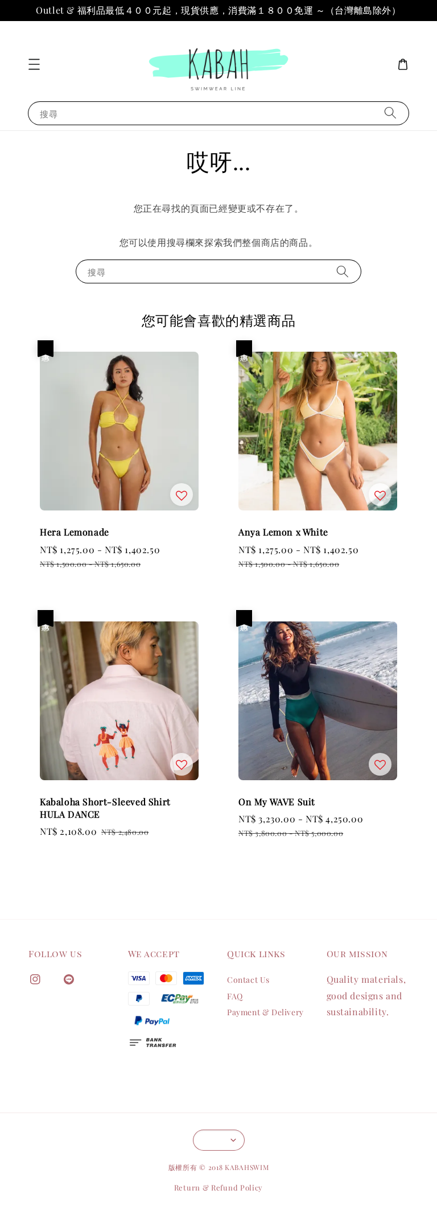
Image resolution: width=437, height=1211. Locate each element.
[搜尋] (390, 113)
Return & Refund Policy (218, 1187)
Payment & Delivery (265, 1012)
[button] (34, 64)
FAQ (235, 996)
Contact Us (248, 980)
